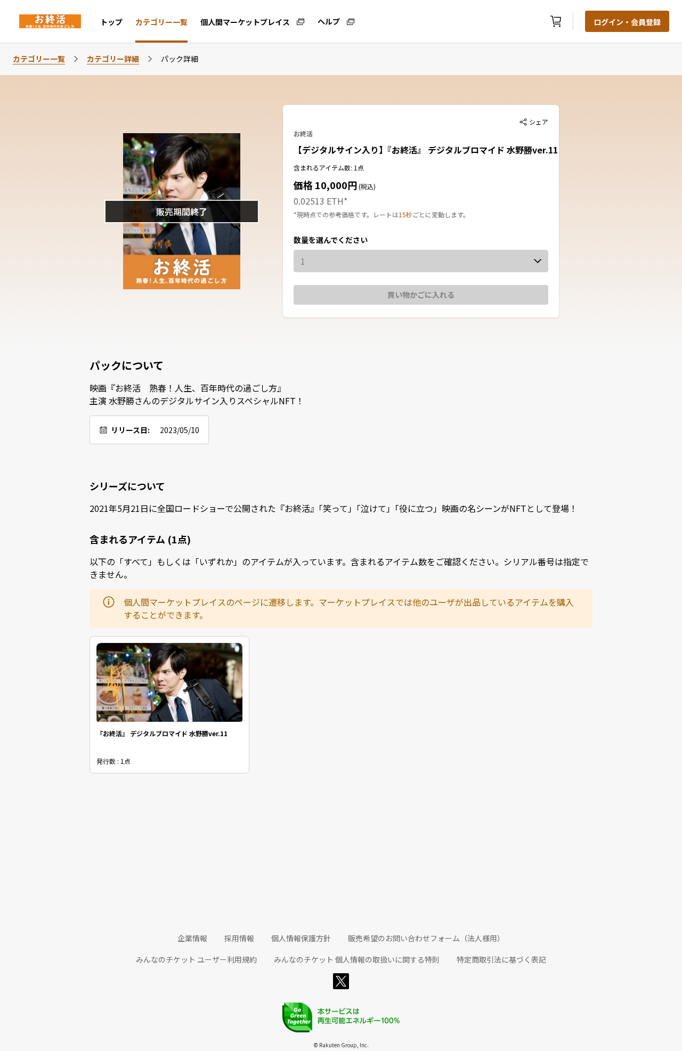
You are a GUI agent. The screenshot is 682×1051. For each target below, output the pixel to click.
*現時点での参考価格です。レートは (346, 214)
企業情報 (192, 938)
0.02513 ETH (319, 201)
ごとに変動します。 (440, 214)
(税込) (366, 186)
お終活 (303, 133)
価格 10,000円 (325, 185)
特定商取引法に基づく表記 (501, 959)
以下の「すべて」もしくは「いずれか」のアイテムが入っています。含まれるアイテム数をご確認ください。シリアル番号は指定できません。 (339, 568)
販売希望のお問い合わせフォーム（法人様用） (426, 938)
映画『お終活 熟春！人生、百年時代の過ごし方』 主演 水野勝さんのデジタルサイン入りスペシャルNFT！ (197, 394)
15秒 (405, 214)
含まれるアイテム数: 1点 (329, 167)
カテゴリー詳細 (113, 58)
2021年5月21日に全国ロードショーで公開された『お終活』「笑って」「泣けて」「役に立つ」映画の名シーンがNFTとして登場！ (334, 508)
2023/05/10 (179, 430)
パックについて (127, 365)
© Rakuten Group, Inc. (341, 1045)
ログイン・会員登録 (627, 22)
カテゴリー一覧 (161, 22)
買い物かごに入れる (420, 294)
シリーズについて (127, 486)
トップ (111, 22)
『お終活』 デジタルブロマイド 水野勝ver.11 (162, 733)
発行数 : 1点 (113, 760)
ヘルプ (329, 21)
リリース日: (130, 430)
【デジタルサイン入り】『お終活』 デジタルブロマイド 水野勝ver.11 (426, 149)
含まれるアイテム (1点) (140, 539)
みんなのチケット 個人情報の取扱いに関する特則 (357, 959)
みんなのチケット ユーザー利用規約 (196, 959)
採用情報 (239, 938)
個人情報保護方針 (301, 938)
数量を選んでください (331, 239)
